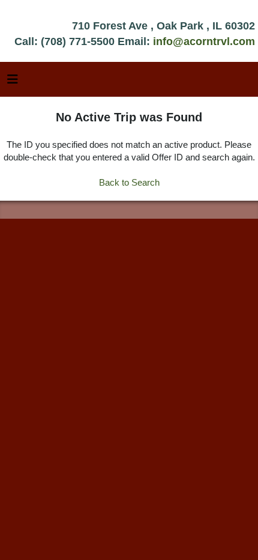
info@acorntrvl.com (204, 41)
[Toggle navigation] (12, 82)
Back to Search (129, 182)
